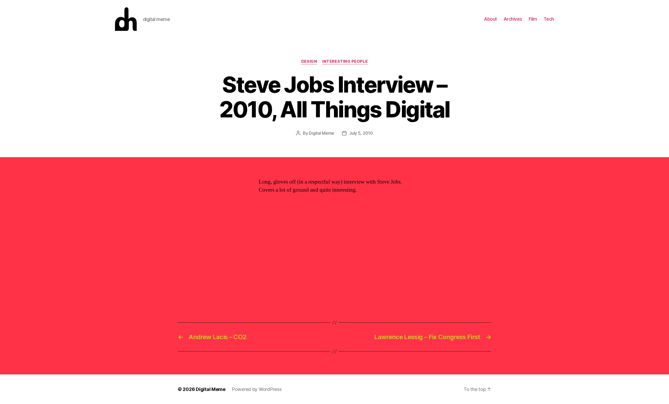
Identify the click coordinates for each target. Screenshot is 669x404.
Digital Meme (321, 133)
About (490, 19)
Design (309, 61)
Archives (513, 19)
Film (533, 19)
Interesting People (345, 61)
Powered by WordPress (257, 389)
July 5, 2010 (361, 133)
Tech (549, 19)
